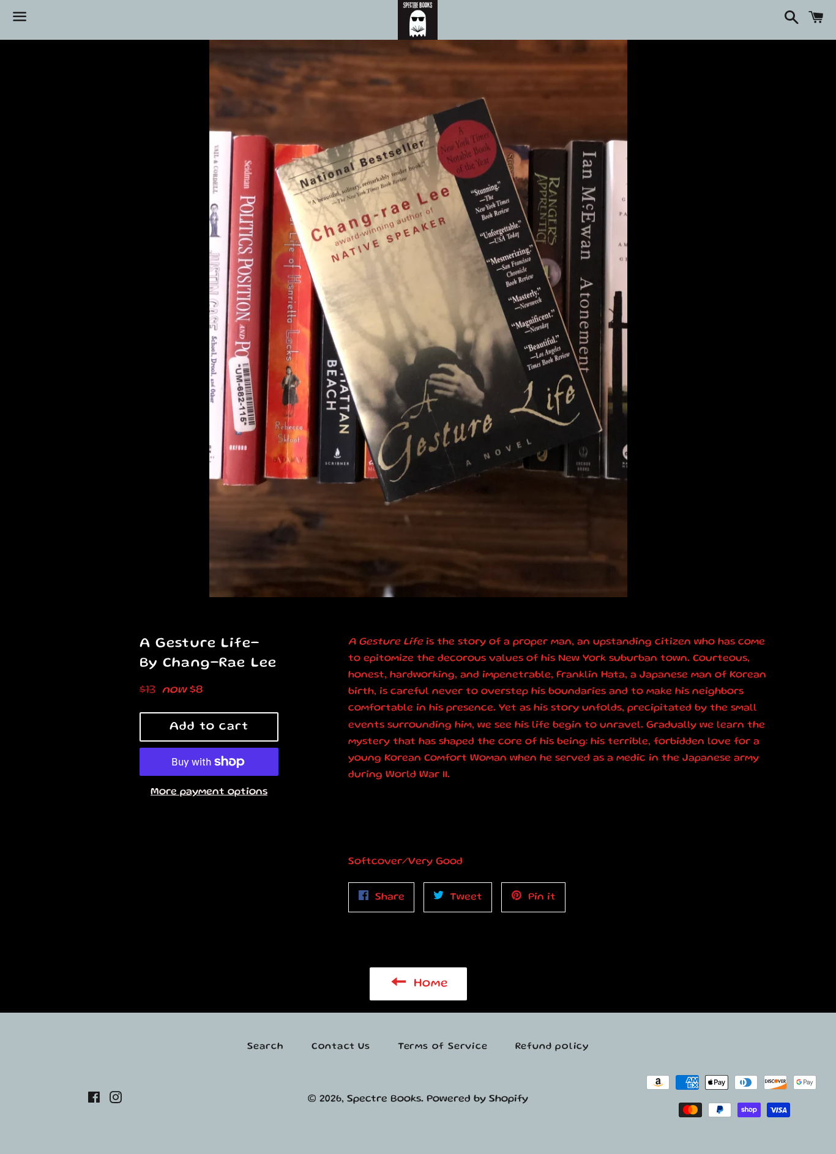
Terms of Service (443, 1047)
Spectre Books (384, 1099)
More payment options (209, 792)
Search (265, 1047)
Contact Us (341, 1047)
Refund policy (552, 1047)
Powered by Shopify (477, 1099)
